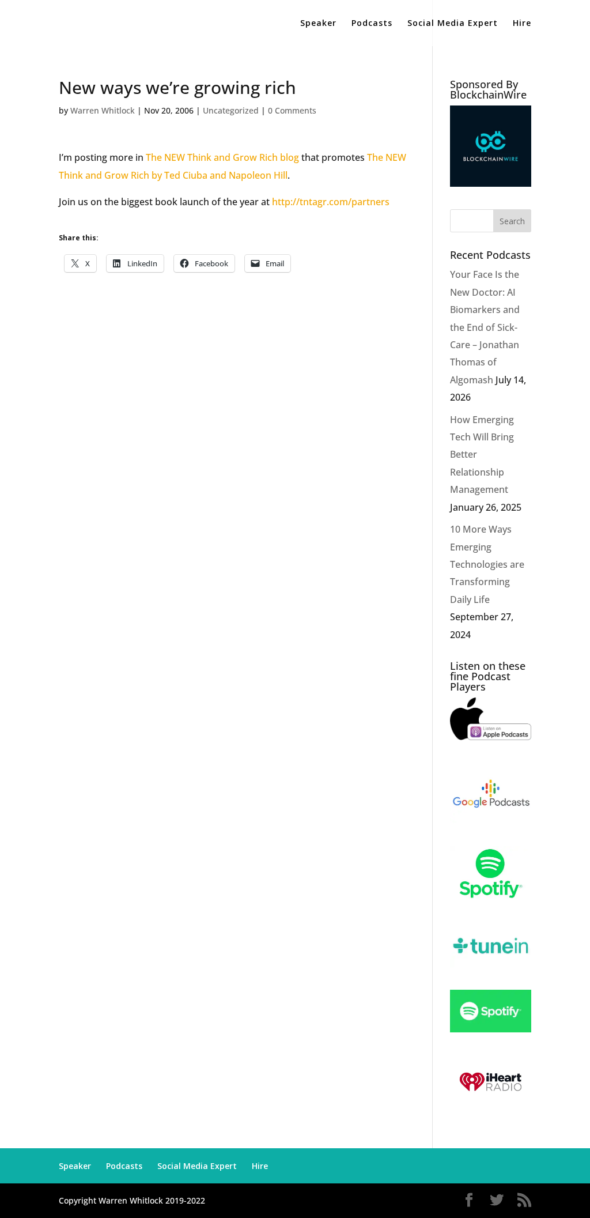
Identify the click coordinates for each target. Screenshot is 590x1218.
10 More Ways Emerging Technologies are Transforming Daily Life (487, 564)
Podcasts (371, 23)
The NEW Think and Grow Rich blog (223, 157)
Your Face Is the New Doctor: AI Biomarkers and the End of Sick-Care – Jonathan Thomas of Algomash (485, 327)
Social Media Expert (452, 23)
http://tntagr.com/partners (330, 201)
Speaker (318, 23)
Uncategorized (231, 110)
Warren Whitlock (102, 110)
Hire (522, 23)
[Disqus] (232, 432)
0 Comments (292, 110)
